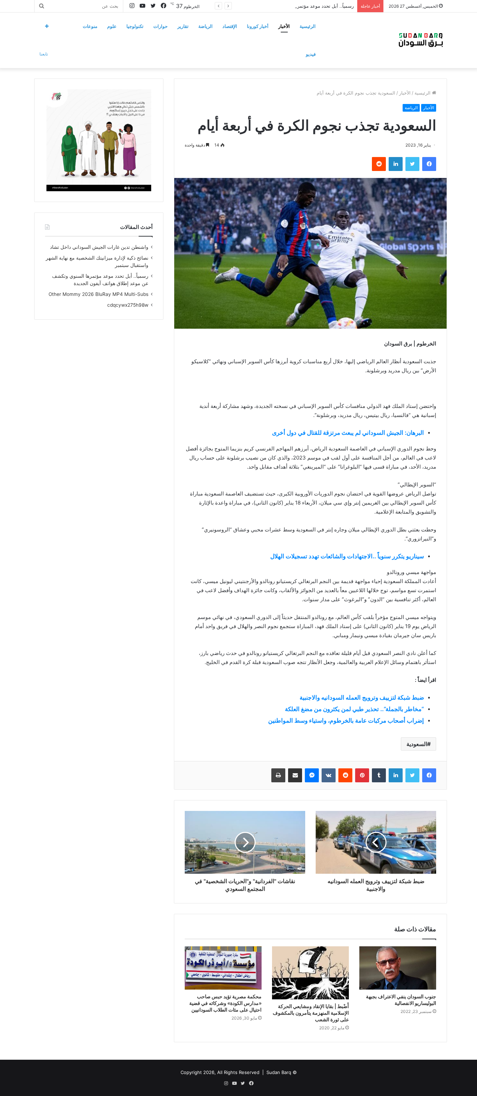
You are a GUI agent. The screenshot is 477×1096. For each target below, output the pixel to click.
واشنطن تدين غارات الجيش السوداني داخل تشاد (99, 247)
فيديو (311, 54)
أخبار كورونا (258, 26)
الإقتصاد (229, 26)
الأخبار (284, 26)
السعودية (416, 743)
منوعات (90, 26)
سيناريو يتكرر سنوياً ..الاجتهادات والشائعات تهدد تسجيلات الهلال (347, 556)
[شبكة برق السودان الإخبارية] (421, 40)
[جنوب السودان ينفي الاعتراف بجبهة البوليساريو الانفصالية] (397, 968)
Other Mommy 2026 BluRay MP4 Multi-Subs (98, 294)
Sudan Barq (278, 1072)
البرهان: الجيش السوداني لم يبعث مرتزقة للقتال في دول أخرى (348, 432)
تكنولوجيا (135, 26)
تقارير (183, 26)
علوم (112, 26)
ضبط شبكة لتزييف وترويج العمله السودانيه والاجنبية (362, 697)
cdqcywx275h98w (127, 305)
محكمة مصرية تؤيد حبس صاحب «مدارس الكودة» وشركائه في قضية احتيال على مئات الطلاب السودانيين (225, 1003)
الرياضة (205, 26)
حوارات (160, 26)
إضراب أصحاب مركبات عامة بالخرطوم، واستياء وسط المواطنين (346, 720)
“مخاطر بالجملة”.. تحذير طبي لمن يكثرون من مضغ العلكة (354, 709)
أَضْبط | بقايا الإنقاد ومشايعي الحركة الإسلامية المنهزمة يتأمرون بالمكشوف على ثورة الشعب (311, 1012)
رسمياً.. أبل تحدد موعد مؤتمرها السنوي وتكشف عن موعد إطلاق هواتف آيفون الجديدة (271, 6)
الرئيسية (308, 26)
